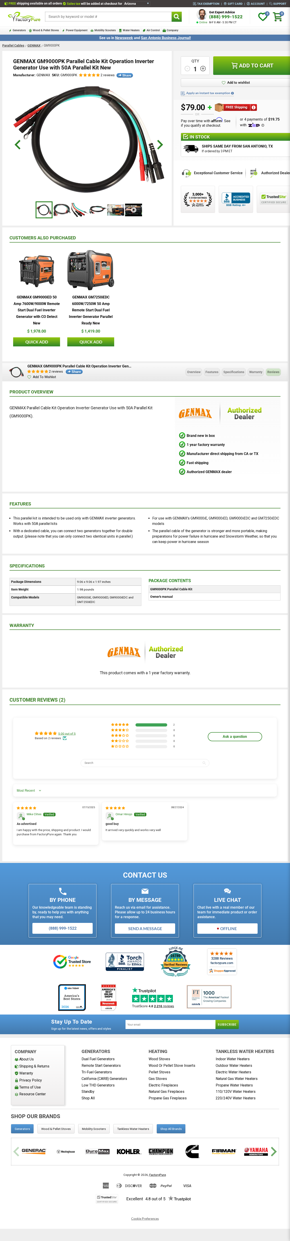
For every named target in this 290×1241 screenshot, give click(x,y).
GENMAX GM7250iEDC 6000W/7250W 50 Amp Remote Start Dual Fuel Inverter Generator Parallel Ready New (91, 310)
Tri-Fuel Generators (97, 1072)
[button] (89, 75)
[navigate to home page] (24, 16)
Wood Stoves (159, 1059)
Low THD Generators (98, 1085)
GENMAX (34, 45)
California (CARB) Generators (104, 1079)
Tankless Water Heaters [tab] (133, 1129)
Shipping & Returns (34, 1066)
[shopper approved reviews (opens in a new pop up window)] (198, 199)
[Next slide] (273, 1152)
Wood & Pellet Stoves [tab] (56, 1129)
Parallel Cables (13, 45)
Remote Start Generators (101, 1065)
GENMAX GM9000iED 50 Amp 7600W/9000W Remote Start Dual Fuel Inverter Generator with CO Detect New (37, 310)
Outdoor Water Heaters (234, 1065)
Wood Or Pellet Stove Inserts (172, 1065)
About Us (26, 1059)
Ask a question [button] (235, 736)
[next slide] (159, 145)
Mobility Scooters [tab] (94, 1129)
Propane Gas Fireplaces (168, 1098)
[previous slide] (18, 145)
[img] (26, 808)
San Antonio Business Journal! (166, 38)
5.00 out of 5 (67, 733)
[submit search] (177, 17)
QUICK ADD (36, 341)
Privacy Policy (30, 1080)
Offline (228, 928)
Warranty (255, 372)
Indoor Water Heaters (233, 1059)
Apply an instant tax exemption (208, 93)
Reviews (273, 372)
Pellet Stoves (159, 1072)
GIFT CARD (235, 3)
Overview (194, 372)
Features (211, 372)
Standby (88, 1091)
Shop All (88, 1098)
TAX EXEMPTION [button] (208, 3)
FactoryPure (157, 1175)
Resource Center (32, 1094)
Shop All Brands (171, 1129)
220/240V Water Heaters (236, 1098)
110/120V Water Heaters (236, 1091)
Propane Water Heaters (234, 1085)
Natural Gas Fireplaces (166, 1091)
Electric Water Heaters (233, 1072)
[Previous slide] (17, 1152)
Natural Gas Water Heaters (237, 1079)
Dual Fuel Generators (98, 1059)
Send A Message (145, 928)
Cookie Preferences (145, 1218)
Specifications (233, 372)
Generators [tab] (22, 1129)
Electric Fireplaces (163, 1085)
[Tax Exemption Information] (232, 93)
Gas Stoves (158, 1079)
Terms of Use (30, 1087)
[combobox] (108, 17)
